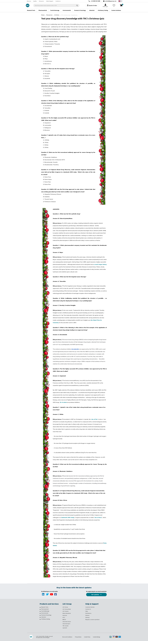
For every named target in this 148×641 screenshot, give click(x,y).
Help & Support (49, 1)
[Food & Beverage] (40, 611)
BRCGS (64, 619)
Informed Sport (66, 623)
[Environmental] (40, 613)
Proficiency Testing (45, 619)
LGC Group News (67, 609)
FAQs (86, 611)
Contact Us (88, 609)
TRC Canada (65, 625)
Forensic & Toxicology (46, 615)
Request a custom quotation (92, 619)
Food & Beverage (45, 611)
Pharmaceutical (45, 609)
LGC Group (65, 607)
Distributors (88, 613)
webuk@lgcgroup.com (110, 1)
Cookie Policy (87, 637)
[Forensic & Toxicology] (40, 615)
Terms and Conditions (67, 637)
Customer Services (90, 607)
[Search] (77, 5)
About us (29, 1)
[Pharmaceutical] (40, 609)
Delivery (87, 615)
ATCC (64, 617)
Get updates (95, 594)
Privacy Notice (78, 637)
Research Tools (44, 607)
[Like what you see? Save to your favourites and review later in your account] (114, 5)
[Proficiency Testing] (40, 619)
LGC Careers (66, 611)
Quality (35, 1)
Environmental (44, 613)
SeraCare (65, 615)
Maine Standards (67, 613)
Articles (56, 15)
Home (43, 15)
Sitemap (87, 617)
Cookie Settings (96, 637)
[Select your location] (120, 1)
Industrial (43, 617)
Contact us (58, 1)
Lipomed (65, 628)
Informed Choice (67, 621)
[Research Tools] (40, 607)
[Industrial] (40, 617)
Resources (41, 1)
